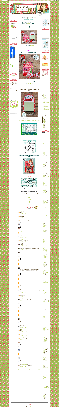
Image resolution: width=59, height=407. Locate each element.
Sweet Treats (44, 364)
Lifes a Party (44, 270)
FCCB (43, 223)
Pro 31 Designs (44, 319)
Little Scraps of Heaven (45, 272)
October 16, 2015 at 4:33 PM (24, 217)
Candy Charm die (44, 163)
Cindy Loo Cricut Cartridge (46, 176)
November (44, 94)
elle (29, 204)
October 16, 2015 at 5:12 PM (24, 237)
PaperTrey (44, 309)
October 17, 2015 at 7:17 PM (24, 362)
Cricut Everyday (44, 192)
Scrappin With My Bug (12, 46)
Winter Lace (44, 394)
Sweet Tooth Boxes (45, 363)
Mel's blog (28, 23)
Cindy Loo (44, 175)
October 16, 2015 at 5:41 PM (24, 249)
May (43, 118)
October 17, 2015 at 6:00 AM (24, 335)
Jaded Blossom (32, 45)
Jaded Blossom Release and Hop (29, 19)
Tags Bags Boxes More (45, 367)
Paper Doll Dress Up (45, 306)
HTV (43, 248)
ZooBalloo (44, 399)
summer (43, 359)
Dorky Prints (44, 209)
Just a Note (44, 255)
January (44, 122)
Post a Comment (20, 368)
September (44, 114)
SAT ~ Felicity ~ (45, 97)
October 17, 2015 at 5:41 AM (24, 327)
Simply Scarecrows (45, 339)
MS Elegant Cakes (45, 291)
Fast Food (44, 222)
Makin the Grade (44, 280)
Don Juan (44, 204)
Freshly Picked (44, 225)
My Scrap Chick (44, 293)
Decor (43, 199)
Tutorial (43, 378)
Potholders (44, 316)
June (43, 117)
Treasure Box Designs (45, 375)
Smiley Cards (44, 341)
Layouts (43, 263)
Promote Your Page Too (12, 58)
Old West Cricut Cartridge (45, 300)
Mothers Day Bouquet (45, 290)
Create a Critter (44, 184)
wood (43, 396)
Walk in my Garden (45, 385)
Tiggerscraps (22, 337)
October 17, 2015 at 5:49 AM (24, 331)
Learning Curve (44, 264)
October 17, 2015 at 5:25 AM (24, 323)
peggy (21, 321)
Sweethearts (44, 365)
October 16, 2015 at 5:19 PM (24, 241)
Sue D (21, 360)
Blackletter (44, 156)
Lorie (21, 247)
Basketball (44, 152)
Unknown (22, 211)
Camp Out (44, 161)
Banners (43, 151)
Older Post (39, 369)
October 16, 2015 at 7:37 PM (24, 300)
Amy (21, 243)
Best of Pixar (44, 153)
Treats (43, 376)
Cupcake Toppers (44, 194)
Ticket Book (44, 369)
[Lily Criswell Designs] (13, 100)
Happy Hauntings (44, 241)
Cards (43, 166)
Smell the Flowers (45, 340)
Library (43, 266)
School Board (44, 327)
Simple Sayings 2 (44, 336)
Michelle (13, 76)
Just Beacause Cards (45, 256)
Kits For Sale (44, 261)
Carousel (44, 167)
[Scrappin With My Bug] (12, 57)
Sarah (21, 356)
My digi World (44, 292)
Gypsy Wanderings (45, 238)
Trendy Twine (44, 377)
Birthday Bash (44, 155)
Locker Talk (44, 274)
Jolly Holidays (44, 254)
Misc (43, 289)
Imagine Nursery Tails (45, 250)
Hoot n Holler (44, 247)
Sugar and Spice (44, 358)
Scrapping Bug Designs (45, 329)
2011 (43, 126)
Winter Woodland (44, 395)
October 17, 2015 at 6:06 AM (24, 339)
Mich (28, 204)
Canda (29, 197)
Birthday (44, 154)
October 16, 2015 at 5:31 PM (24, 245)
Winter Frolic (44, 393)
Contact (43, 180)
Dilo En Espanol (44, 203)
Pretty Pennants (44, 318)
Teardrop (44, 368)
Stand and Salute (44, 351)
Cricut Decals (44, 190)
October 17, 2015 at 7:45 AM (24, 343)
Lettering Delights (45, 265)
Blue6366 (22, 325)
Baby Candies (44, 150)
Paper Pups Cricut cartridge (46, 307)
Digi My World (44, 201)
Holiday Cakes (44, 245)
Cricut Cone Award (45, 189)
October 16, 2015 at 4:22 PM (24, 213)
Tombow (44, 374)
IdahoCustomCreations (45, 249)
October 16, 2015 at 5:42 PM (24, 253)
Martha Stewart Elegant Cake (46, 282)
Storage (43, 353)
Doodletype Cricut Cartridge (46, 207)
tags (43, 366)
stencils (43, 352)
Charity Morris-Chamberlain (24, 364)
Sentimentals (44, 330)
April (43, 119)
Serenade (44, 331)
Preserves (44, 317)
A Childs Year (44, 143)
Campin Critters (44, 162)
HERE (34, 25)
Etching (43, 214)
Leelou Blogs (31, 406)
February (44, 121)
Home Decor (44, 246)
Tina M (22, 317)
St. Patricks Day (44, 349)
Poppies (43, 315)
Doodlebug (44, 205)
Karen (21, 215)
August (44, 115)
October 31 (44, 299)
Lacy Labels (44, 262)
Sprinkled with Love (45, 348)
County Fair (44, 183)
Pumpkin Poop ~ (45, 96)
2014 (43, 123)
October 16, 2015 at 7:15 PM (24, 292)
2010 (43, 127)
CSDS (43, 193)
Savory (43, 325)
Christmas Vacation (45, 174)
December (44, 93)
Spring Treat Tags (44, 347)
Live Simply (44, 273)
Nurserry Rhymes (44, 298)
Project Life (44, 320)
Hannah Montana (44, 240)
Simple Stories (44, 337)
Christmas (44, 172)
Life (43, 267)
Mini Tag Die (44, 288)
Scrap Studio (44, 328)
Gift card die (44, 231)
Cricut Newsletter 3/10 (45, 80)
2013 (43, 124)
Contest (43, 181)
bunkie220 (22, 333)
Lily (43, 271)
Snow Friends (44, 342)
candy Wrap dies (44, 164)
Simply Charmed (44, 338)
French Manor (44, 224)
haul (43, 242)
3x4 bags (44, 142)
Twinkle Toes (44, 380)
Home (29, 369)
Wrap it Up (44, 397)
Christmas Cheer (44, 173)
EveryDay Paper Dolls (45, 215)
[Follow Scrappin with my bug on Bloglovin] (45, 38)
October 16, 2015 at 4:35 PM (24, 221)
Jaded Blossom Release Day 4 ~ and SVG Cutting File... (46, 105)
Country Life (44, 182)
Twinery (43, 379)
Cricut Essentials (44, 191)
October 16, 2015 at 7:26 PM (24, 296)
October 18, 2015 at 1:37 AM (24, 366)
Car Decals (44, 165)
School (43, 326)
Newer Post (19, 369)
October (44, 95)
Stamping (44, 350)
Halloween (44, 239)
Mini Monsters (44, 287)
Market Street (44, 281)
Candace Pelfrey (13, 75)
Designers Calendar (45, 200)
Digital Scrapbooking (45, 202)
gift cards (44, 232)
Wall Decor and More (45, 386)
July (43, 116)
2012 (43, 125)
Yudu (43, 398)
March (44, 120)
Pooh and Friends (44, 314)
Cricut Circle (44, 188)
